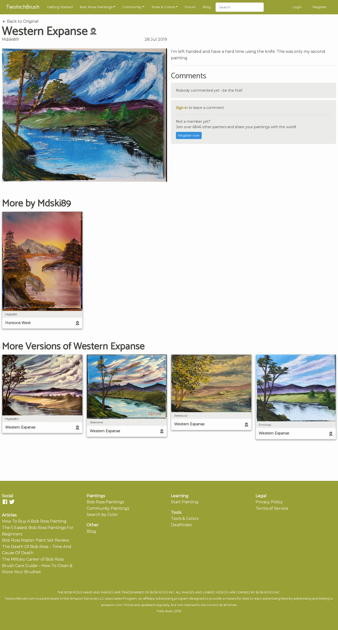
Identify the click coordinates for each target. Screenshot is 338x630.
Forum (190, 7)
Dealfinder (181, 525)
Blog (207, 7)
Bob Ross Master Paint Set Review (35, 540)
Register (320, 7)
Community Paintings (108, 508)
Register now (188, 135)
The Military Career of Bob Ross (33, 559)
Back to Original (22, 21)
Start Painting (184, 502)
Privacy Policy (269, 502)
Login (297, 7)
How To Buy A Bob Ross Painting (34, 521)
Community (132, 7)
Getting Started (60, 7)
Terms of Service (272, 508)
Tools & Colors (163, 7)
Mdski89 (10, 39)
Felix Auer (165, 611)
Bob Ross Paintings (96, 7)
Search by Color (102, 514)
